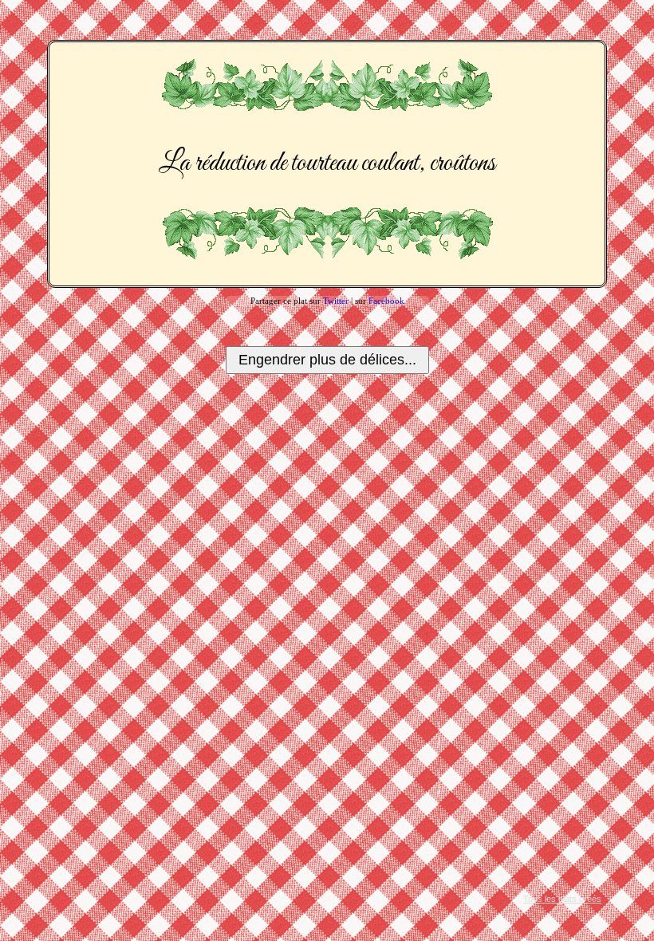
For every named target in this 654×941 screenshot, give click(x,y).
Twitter (336, 300)
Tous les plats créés (562, 899)
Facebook (386, 300)
